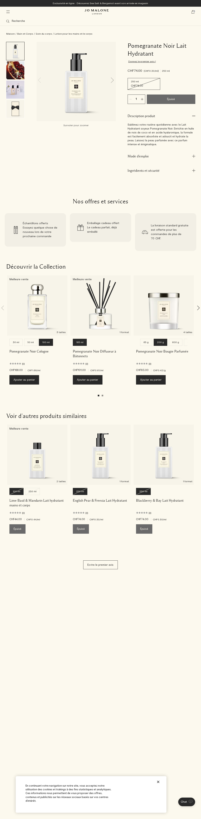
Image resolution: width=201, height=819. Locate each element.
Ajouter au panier (24, 380)
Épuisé (171, 99)
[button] (186, 802)
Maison (10, 33)
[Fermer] (158, 782)
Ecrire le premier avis (100, 565)
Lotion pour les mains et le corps (74, 33)
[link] (35, 232)
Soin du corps (44, 33)
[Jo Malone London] (97, 11)
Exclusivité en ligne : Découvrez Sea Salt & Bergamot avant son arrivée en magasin (100, 3)
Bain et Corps (25, 33)
